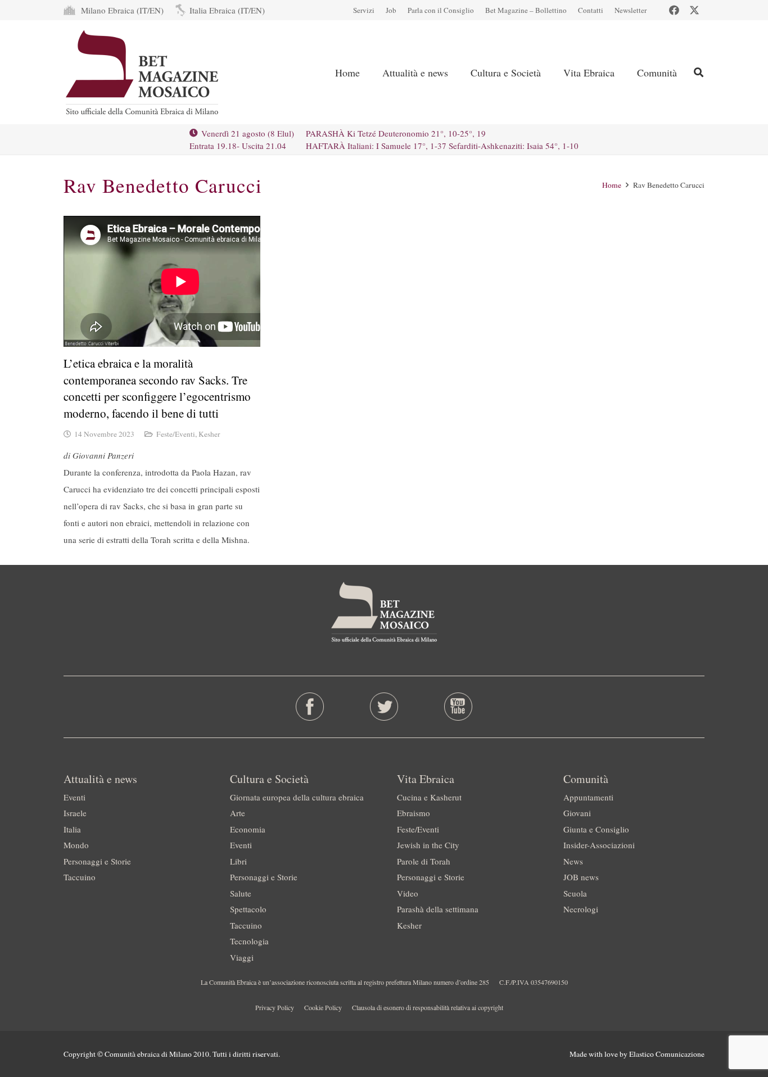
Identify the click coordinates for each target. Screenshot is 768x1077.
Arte (237, 812)
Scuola (575, 893)
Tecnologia (249, 941)
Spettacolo (248, 909)
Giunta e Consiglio (596, 829)
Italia (72, 829)
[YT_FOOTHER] (457, 707)
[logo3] (143, 72)
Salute (240, 893)
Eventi (74, 797)
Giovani (577, 812)
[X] (694, 10)
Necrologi (580, 909)
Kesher (209, 434)
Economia (247, 829)
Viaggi (242, 957)
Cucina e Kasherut (429, 797)
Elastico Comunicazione (666, 1054)
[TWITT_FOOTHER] (384, 707)
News (573, 861)
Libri (238, 861)
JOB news (581, 877)
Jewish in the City (428, 844)
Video (407, 893)
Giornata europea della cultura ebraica (297, 797)
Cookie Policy (323, 1007)
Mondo (76, 844)
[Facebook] (674, 10)
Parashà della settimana (437, 909)
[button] (457, 72)
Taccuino (80, 877)
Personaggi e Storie (97, 861)
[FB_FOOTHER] (310, 707)
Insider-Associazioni (599, 844)
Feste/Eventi (175, 434)
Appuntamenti (588, 797)
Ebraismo (413, 812)
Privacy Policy (274, 1007)
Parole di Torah (423, 861)
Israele (75, 812)
